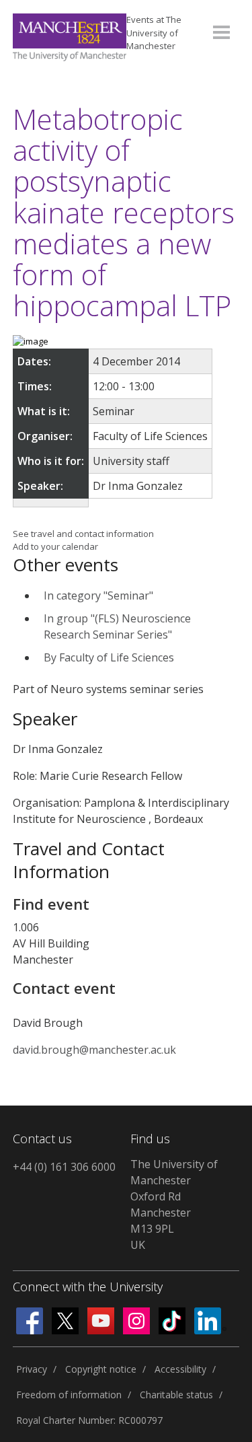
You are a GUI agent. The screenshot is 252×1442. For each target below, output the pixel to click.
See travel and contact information (83, 534)
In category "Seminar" (98, 595)
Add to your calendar (55, 546)
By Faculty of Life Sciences (109, 657)
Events (153, 32)
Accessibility (180, 1369)
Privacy (31, 1369)
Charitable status (176, 1394)
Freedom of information (69, 1394)
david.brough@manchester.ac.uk (94, 1049)
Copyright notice (100, 1369)
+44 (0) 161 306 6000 (64, 1166)
